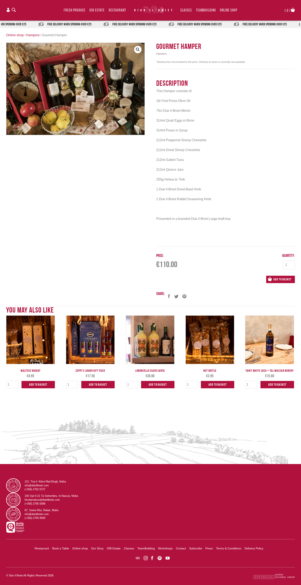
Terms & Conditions (228, 548)
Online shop (15, 35)
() (288, 10)
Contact (181, 548)
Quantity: (288, 255)
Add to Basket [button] (38, 384)
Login (8, 10)
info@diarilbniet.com (37, 485)
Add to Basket (282, 279)
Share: (160, 293)
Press (209, 548)
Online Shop (228, 10)
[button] (137, 49)
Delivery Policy (253, 548)
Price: (160, 255)
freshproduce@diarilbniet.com (42, 499)
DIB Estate (97, 10)
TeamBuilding (206, 10)
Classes (186, 10)
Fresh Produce (74, 10)
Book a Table (60, 548)
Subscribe (195, 548)
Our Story (97, 548)
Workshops (165, 548)
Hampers (33, 35)
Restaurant (117, 10)
